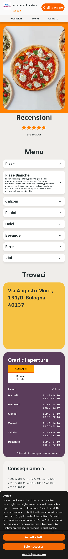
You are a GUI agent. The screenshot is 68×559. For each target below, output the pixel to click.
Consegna (21, 368)
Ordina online (53, 7)
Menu (35, 18)
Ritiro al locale (20, 377)
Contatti (53, 18)
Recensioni (16, 18)
